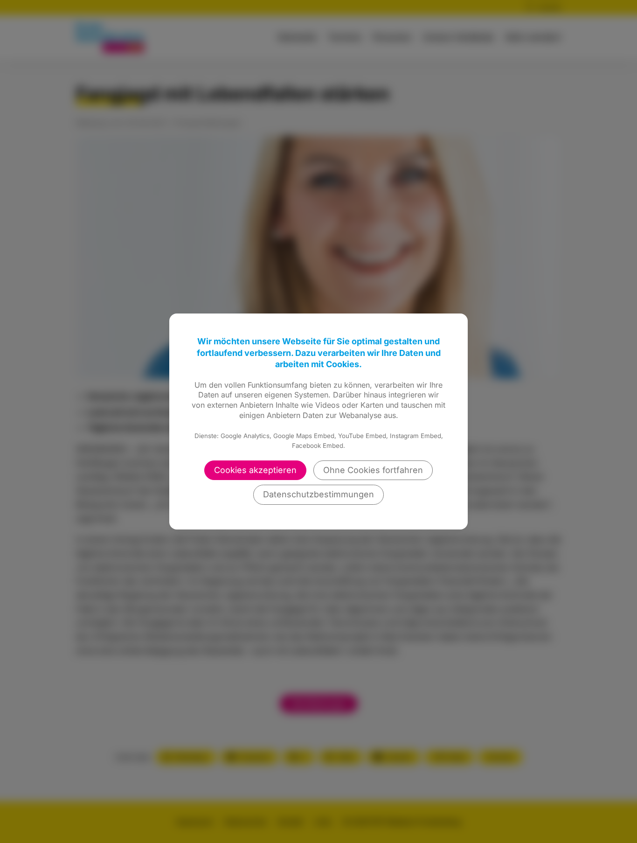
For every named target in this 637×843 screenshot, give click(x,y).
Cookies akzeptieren (255, 470)
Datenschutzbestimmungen (318, 494)
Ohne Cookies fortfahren (373, 470)
